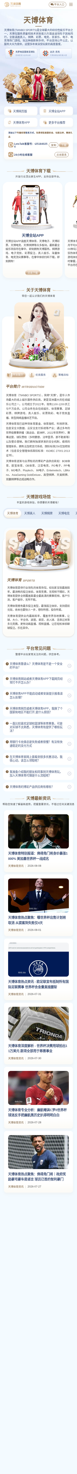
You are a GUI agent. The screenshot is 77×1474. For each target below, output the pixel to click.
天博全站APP (33, 235)
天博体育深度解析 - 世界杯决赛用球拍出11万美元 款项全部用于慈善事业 (37, 1048)
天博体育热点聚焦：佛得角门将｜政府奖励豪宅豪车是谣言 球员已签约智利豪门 (37, 1176)
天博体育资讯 (16, 866)
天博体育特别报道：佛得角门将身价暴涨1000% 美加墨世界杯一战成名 (38, 856)
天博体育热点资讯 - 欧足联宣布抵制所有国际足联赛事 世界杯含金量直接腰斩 (38, 984)
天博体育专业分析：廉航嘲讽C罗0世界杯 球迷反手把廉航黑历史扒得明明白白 (37, 1112)
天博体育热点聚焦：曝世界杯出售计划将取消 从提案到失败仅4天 (37, 920)
